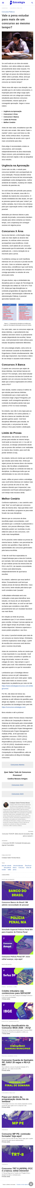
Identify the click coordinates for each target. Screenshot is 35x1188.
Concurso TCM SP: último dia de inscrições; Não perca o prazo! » (17, 835)
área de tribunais (18, 865)
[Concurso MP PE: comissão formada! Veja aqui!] (17, 1119)
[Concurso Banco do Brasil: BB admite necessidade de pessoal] (17, 890)
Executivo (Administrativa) (10, 1021)
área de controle (6, 865)
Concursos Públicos (16, 8)
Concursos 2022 (17, 785)
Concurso (21, 867)
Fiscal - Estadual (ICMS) (9, 986)
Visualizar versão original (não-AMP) (24, 1184)
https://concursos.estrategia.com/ (13, 707)
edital (9, 869)
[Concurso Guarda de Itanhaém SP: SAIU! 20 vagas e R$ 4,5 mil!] (17, 1045)
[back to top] (31, 1184)
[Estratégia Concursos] (17, 3)
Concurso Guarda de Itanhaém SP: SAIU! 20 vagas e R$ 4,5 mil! (17, 1062)
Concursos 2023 (17, 794)
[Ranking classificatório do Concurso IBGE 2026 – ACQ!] (17, 1010)
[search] (32, 3)
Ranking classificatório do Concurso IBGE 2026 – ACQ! (16, 1026)
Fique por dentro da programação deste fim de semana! (15, 1099)
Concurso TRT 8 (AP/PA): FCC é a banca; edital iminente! (17, 1169)
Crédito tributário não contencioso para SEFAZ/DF (16, 992)
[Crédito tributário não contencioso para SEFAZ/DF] (17, 976)
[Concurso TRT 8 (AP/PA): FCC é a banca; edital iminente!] (17, 1153)
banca (14, 867)
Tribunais (5, 1129)
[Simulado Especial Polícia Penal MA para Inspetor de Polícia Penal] (17, 917)
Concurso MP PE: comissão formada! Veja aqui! (16, 1135)
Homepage (5, 8)
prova (14, 869)
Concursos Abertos (17, 765)
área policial (7, 867)
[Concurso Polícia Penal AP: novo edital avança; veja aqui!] (17, 944)
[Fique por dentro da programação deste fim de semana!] (17, 1082)
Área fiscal (28, 865)
